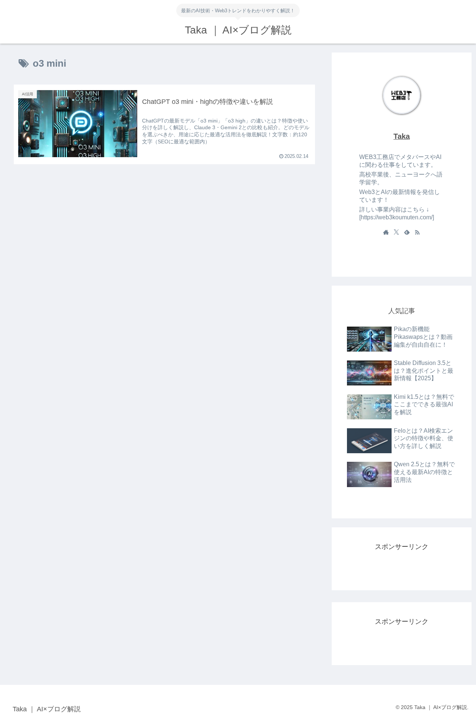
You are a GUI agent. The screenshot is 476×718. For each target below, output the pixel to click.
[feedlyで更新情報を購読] (407, 232)
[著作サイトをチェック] (386, 232)
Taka (401, 136)
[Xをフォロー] (396, 232)
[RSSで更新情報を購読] (417, 232)
